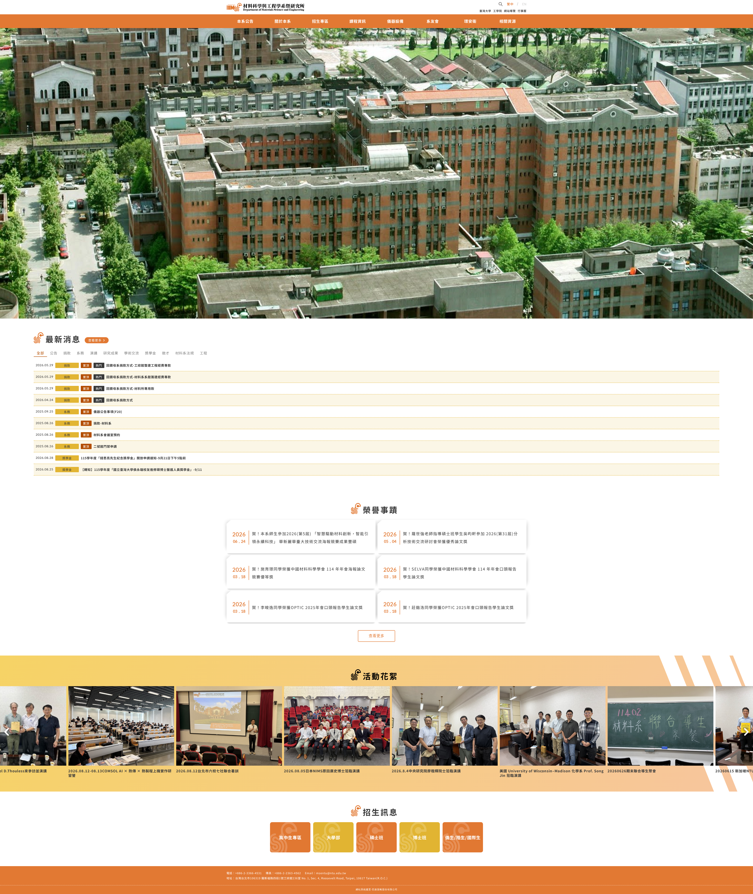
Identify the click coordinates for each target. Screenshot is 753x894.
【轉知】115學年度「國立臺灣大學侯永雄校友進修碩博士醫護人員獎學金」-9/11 (141, 469)
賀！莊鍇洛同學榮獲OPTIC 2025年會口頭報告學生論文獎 (458, 607)
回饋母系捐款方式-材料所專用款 (130, 388)
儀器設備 (395, 21)
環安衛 (470, 21)
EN (524, 3)
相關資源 (507, 21)
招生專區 (320, 21)
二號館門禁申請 (105, 446)
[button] (7, 732)
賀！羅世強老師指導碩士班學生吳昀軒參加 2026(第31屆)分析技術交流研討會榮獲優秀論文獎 (460, 537)
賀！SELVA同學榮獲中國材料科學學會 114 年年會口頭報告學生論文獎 (460, 573)
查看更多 (97, 340)
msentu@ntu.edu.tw (331, 873)
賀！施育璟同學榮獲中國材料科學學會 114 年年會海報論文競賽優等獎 (309, 573)
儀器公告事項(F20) (108, 411)
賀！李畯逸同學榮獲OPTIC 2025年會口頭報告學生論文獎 (307, 607)
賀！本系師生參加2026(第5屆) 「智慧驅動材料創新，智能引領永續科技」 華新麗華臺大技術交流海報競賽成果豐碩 (310, 537)
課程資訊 (357, 21)
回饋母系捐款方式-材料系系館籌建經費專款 (138, 376)
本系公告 (245, 21)
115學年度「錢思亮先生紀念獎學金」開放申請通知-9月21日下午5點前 (133, 458)
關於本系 (283, 21)
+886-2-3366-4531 (248, 873)
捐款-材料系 (103, 423)
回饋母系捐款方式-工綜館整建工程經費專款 (138, 365)
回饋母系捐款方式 (119, 400)
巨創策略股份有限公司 (384, 889)
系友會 (433, 21)
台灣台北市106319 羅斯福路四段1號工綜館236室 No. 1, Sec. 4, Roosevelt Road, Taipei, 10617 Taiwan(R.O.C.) (311, 878)
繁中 (510, 3)
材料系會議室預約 (107, 434)
